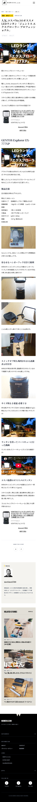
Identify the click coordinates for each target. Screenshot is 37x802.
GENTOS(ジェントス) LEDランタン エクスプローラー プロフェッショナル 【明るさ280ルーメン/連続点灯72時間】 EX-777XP (23, 113)
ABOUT (3, 745)
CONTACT (22, 745)
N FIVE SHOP (6, 760)
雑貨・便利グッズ (9, 11)
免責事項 (21, 748)
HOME (2, 11)
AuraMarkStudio (7, 763)
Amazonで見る (23, 127)
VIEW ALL (30, 611)
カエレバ (18, 119)
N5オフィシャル (7, 757)
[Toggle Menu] (34, 2)
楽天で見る (23, 130)
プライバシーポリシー (7, 748)
